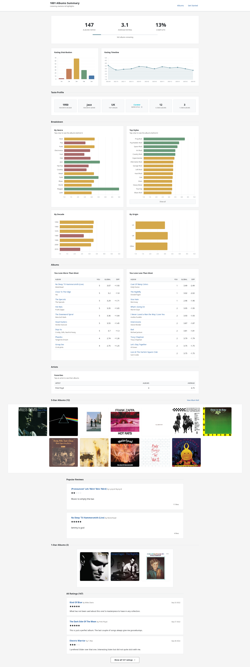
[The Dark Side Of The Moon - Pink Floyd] (63, 421)
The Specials (60, 299)
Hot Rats (59, 307)
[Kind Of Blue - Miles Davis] (32, 421)
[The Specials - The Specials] (186, 421)
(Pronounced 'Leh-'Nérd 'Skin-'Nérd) (89, 489)
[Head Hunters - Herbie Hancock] (186, 452)
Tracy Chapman (137, 337)
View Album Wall (193, 400)
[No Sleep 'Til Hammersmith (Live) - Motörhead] (125, 452)
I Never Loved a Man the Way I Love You (148, 314)
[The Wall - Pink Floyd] (155, 452)
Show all (163, 202)
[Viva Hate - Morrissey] (94, 566)
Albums (180, 5)
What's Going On (138, 307)
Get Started (193, 5)
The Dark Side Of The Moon (83, 621)
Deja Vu (58, 329)
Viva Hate (135, 299)
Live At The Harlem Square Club (144, 352)
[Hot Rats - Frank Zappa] (125, 421)
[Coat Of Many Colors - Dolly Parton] (155, 566)
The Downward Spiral (64, 314)
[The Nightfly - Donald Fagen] (125, 566)
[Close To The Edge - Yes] (217, 421)
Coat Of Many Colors (139, 284)
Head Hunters (61, 322)
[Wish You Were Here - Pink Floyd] (94, 421)
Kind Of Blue (76, 602)
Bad (132, 329)
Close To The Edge (63, 292)
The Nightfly (136, 292)
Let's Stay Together (139, 344)
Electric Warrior (77, 640)
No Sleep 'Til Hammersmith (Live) (69, 284)
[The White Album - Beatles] (155, 421)
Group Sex (59, 344)
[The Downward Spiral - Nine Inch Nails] (94, 452)
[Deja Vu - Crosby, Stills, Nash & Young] (63, 452)
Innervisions (136, 322)
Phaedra (58, 337)
